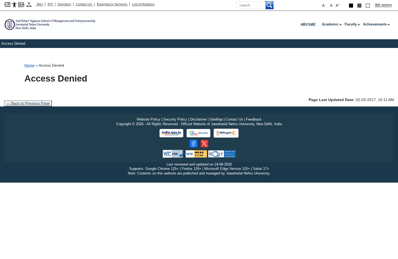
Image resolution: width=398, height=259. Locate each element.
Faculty (351, 25)
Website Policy (148, 119)
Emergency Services (112, 4)
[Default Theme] (368, 6)
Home (29, 65)
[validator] (173, 153)
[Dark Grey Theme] (359, 6)
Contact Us (84, 4)
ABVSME (308, 24)
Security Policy (175, 119)
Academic (331, 25)
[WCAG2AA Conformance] (196, 153)
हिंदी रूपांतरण (383, 5)
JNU (40, 4)
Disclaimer (198, 119)
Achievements (376, 25)
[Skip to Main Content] (7, 4)
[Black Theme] (351, 6)
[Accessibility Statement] (14, 4)
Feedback (254, 119)
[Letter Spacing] (29, 4)
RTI (51, 4)
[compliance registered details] (222, 153)
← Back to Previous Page (28, 103)
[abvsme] (49, 24)
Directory (65, 4)
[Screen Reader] (21, 4)
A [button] (338, 5)
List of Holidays (143, 4)
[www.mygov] (198, 133)
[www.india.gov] (171, 133)
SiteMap (216, 119)
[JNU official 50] (204, 143)
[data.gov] (226, 133)
